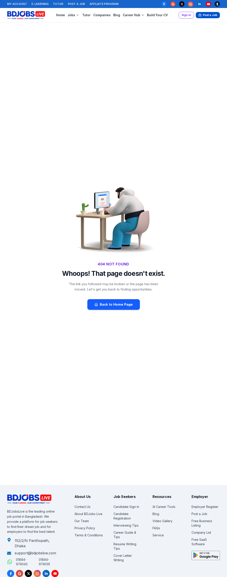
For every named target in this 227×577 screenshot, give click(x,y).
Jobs (71, 15)
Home (60, 15)
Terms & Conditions (88, 535)
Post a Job (76, 4)
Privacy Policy (84, 528)
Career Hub (131, 15)
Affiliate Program (104, 4)
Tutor (58, 4)
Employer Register (205, 507)
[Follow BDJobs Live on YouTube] (55, 573)
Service (158, 535)
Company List (201, 532)
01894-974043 (21, 562)
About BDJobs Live (88, 514)
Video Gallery (162, 521)
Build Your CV (157, 15)
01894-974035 (44, 562)
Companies (102, 15)
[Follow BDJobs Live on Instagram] (37, 573)
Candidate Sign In (126, 507)
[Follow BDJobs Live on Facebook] (10, 573)
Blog (116, 15)
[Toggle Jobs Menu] (78, 15)
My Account (17, 4)
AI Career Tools (164, 507)
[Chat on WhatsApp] (9, 562)
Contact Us (82, 507)
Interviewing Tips (126, 525)
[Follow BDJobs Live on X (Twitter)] (28, 573)
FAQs (156, 528)
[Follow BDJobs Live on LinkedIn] (46, 573)
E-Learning (40, 4)
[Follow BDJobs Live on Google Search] (19, 573)
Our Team (81, 521)
